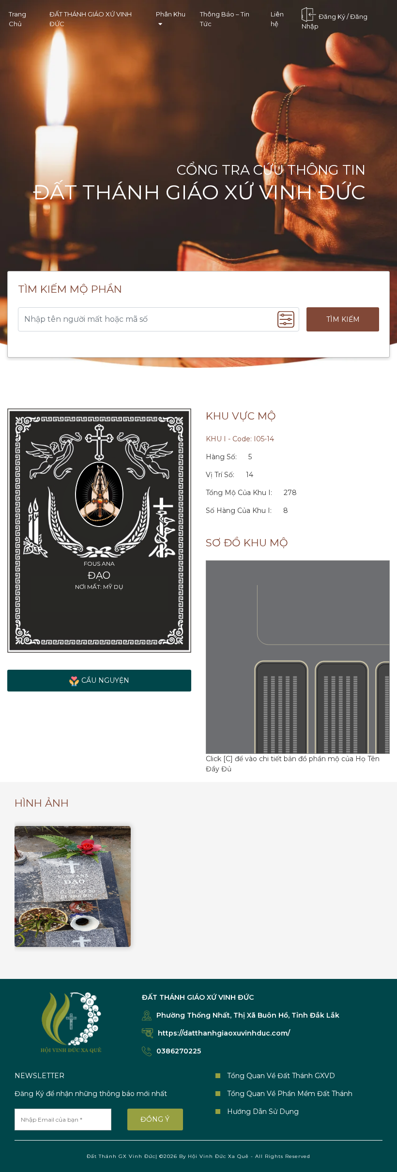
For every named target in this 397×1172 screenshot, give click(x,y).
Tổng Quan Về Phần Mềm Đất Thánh (289, 1093)
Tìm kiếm (343, 319)
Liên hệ (277, 19)
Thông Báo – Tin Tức (224, 19)
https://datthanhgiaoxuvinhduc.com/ (224, 1033)
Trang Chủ (17, 19)
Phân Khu (170, 14)
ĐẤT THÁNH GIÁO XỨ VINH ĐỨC (90, 19)
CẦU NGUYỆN (105, 680)
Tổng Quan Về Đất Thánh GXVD (281, 1075)
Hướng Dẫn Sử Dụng (263, 1111)
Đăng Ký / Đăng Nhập (334, 21)
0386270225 (178, 1051)
